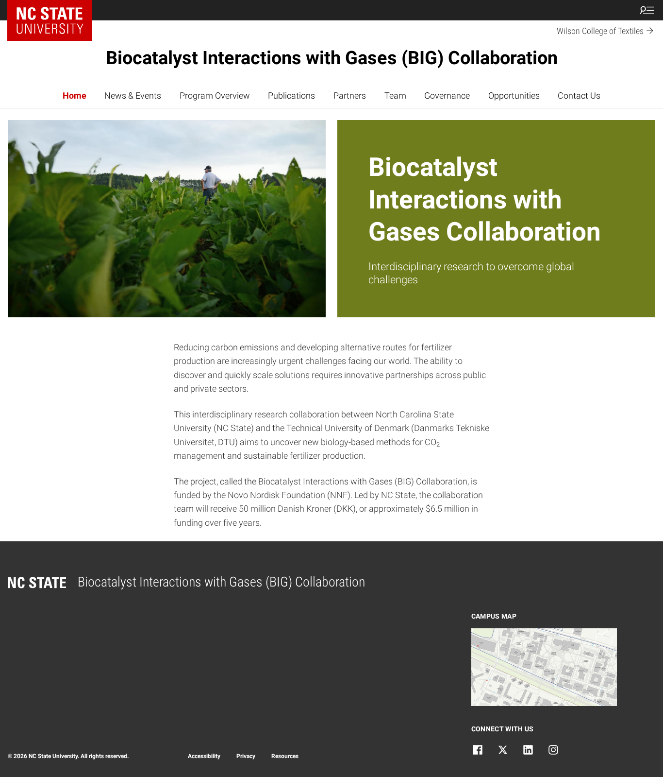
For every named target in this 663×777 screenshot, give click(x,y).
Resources (284, 756)
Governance (447, 96)
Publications (291, 96)
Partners (349, 96)
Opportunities (514, 96)
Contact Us (579, 96)
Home (74, 96)
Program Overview (215, 96)
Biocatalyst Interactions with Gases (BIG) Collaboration (332, 58)
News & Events (132, 96)
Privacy (245, 756)
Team (395, 96)
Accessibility (204, 756)
